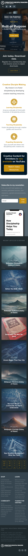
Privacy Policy (4, 528)
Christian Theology (20, 492)
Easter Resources (6, 492)
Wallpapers (4, 463)
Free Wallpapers (19, 494)
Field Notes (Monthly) (7, 507)
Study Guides (4, 496)
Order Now (14, 35)
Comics (3, 489)
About (2, 504)
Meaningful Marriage (21, 483)
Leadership (19, 464)
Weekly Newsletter (6, 505)
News (24, 464)
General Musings (20, 485)
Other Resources (5, 494)
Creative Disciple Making (14, 84)
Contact (3, 516)
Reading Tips (18, 490)
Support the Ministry (7, 509)
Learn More (14, 71)
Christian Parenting (20, 489)
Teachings (10, 463)
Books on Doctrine (6, 481)
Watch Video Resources (14, 168)
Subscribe (23, 201)
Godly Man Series (20, 496)
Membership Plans (6, 511)
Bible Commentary (20, 480)
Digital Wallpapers (6, 490)
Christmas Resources (7, 487)
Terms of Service (13, 528)
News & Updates (19, 487)
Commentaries (5, 480)
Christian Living (19, 481)
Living (14, 464)
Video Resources (19, 498)
